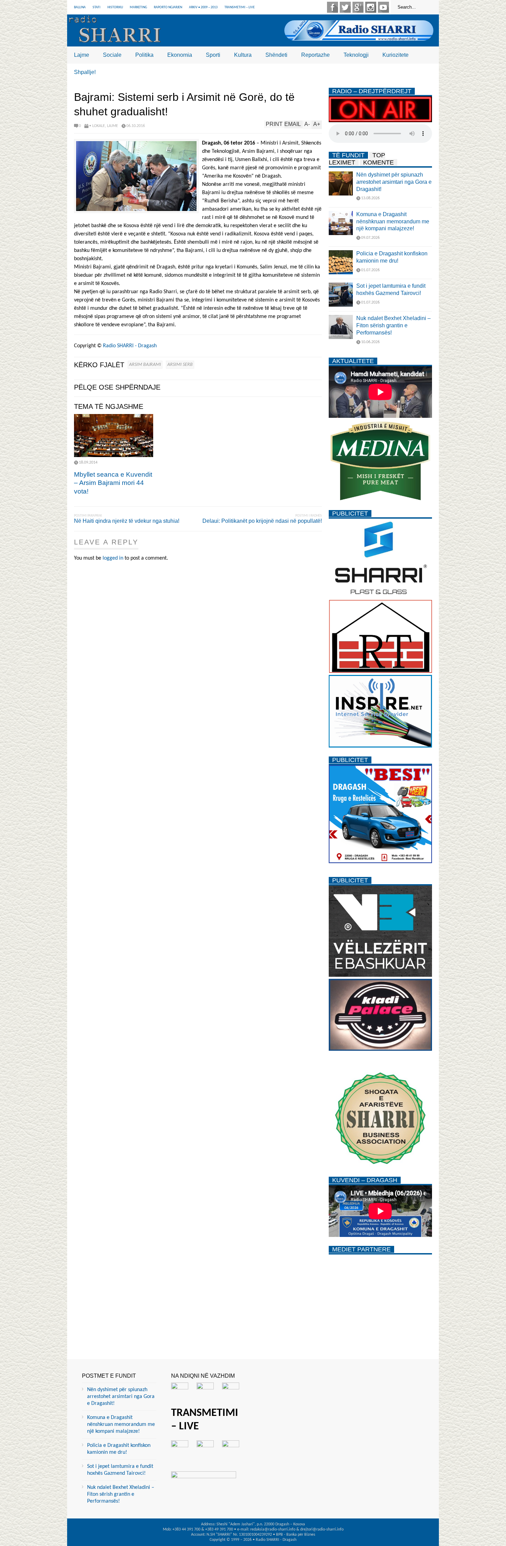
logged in (113, 558)
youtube (383, 7)
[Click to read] (113, 435)
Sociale (112, 55)
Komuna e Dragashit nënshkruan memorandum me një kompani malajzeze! (392, 221)
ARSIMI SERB (180, 364)
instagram (370, 7)
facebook (332, 7)
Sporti (213, 55)
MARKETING (138, 7)
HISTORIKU (115, 7)
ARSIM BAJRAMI (145, 364)
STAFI (97, 7)
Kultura (243, 55)
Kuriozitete (395, 55)
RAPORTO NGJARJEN (168, 7)
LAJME (112, 126)
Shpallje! (85, 72)
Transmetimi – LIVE (239, 7)
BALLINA (80, 7)
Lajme (81, 55)
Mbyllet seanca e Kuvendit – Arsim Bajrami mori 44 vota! (113, 483)
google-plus (357, 7)
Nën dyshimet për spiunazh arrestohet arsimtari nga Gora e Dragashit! (394, 182)
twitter (345, 7)
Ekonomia (179, 55)
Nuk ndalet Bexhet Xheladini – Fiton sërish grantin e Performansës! (393, 325)
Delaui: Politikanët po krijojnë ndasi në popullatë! (262, 521)
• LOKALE (97, 126)
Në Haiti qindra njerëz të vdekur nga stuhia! (126, 521)
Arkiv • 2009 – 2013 (203, 7)
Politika (144, 55)
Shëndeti (276, 55)
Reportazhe (315, 55)
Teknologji (356, 55)
